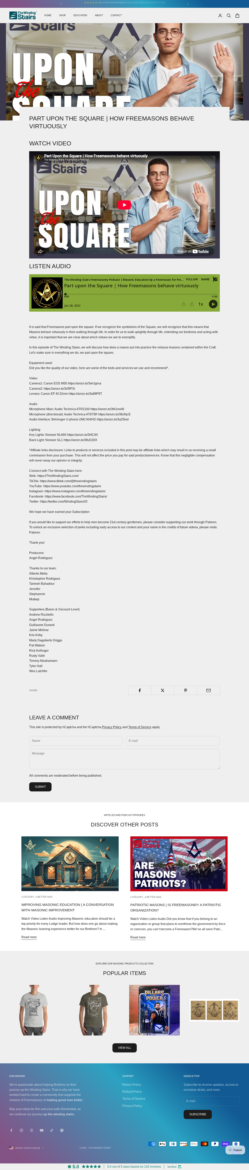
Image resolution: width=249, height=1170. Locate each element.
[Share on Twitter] (162, 690)
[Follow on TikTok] (52, 1130)
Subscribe (197, 1114)
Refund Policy (132, 1091)
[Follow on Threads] (31, 1130)
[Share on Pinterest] (185, 690)
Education (80, 15)
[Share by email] (208, 690)
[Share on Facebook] (139, 690)
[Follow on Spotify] (62, 1130)
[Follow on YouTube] (42, 1130)
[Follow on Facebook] (11, 1130)
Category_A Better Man (37, 897)
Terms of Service (139, 727)
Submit (40, 786)
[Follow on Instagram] (21, 1130)
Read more (29, 937)
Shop (62, 15)
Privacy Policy (112, 727)
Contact (116, 15)
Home (47, 15)
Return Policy (131, 1084)
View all (124, 1047)
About (99, 15)
